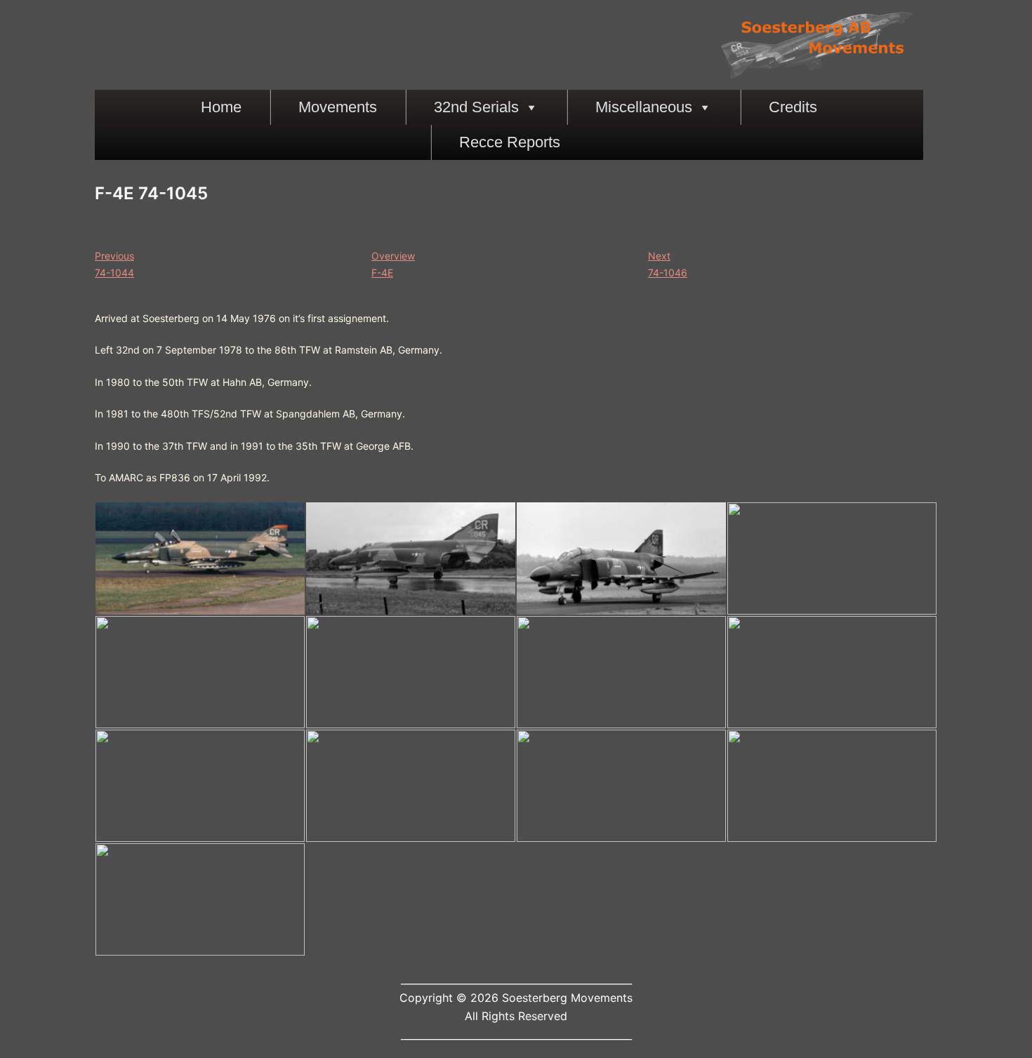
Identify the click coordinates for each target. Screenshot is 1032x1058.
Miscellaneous (643, 107)
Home (221, 107)
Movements (337, 107)
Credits (793, 107)
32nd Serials (476, 107)
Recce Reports (509, 142)
